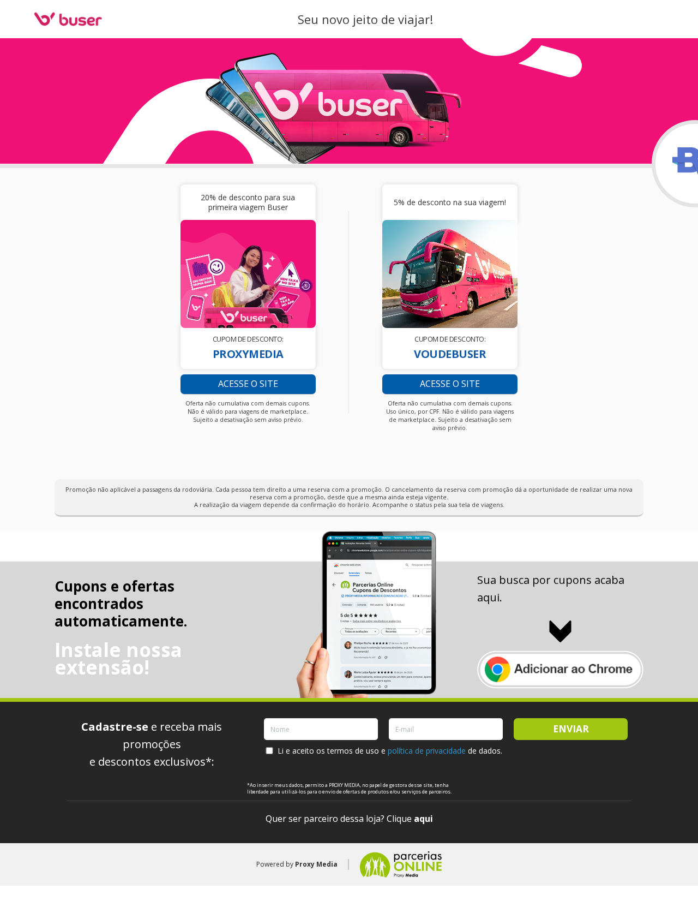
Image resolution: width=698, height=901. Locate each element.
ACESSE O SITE (248, 384)
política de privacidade (427, 750)
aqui (423, 819)
